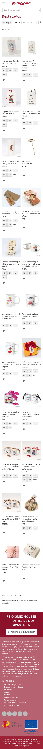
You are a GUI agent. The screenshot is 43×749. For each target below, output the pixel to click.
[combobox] (21, 10)
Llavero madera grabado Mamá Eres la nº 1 (11, 212)
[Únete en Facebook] (9, 713)
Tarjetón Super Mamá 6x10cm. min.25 (10, 112)
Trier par (17, 22)
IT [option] (30, 75)
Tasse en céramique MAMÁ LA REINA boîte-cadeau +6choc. (11, 466)
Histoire (7, 692)
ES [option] (15, 70)
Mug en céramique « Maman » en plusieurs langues (11, 364)
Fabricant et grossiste (12, 684)
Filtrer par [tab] (7, 22)
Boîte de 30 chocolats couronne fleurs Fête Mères (10, 567)
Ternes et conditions (12, 700)
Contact (7, 695)
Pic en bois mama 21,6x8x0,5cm (29, 162)
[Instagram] (25, 713)
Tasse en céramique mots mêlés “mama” (30, 315)
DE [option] (24, 423)
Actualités (8, 689)
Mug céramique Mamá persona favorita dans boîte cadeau (11, 316)
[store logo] (21, 3)
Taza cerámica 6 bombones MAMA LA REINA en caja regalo (11, 519)
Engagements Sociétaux (13, 687)
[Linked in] (15, 713)
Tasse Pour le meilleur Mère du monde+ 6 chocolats (10, 414)
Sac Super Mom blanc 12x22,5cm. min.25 (10, 162)
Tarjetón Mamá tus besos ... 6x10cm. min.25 (11, 62)
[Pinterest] (20, 713)
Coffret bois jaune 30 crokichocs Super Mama (31, 363)
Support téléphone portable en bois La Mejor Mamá (11, 264)
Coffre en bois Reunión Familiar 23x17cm (31, 566)
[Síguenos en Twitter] (4, 713)
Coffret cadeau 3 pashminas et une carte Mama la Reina (31, 519)
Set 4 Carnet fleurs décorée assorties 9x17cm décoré (31, 213)
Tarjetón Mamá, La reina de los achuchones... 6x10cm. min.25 (29, 64)
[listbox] (11, 72)
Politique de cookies (12, 705)
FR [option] (4, 74)
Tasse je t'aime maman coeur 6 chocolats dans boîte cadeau (31, 414)
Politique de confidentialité (15, 702)
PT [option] (15, 171)
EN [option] (4, 70)
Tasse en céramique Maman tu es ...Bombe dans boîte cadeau (31, 264)
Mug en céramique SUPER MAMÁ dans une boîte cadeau (31, 466)
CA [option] (10, 70)
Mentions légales (11, 697)
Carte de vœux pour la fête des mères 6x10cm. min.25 (31, 113)
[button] (4, 80)
